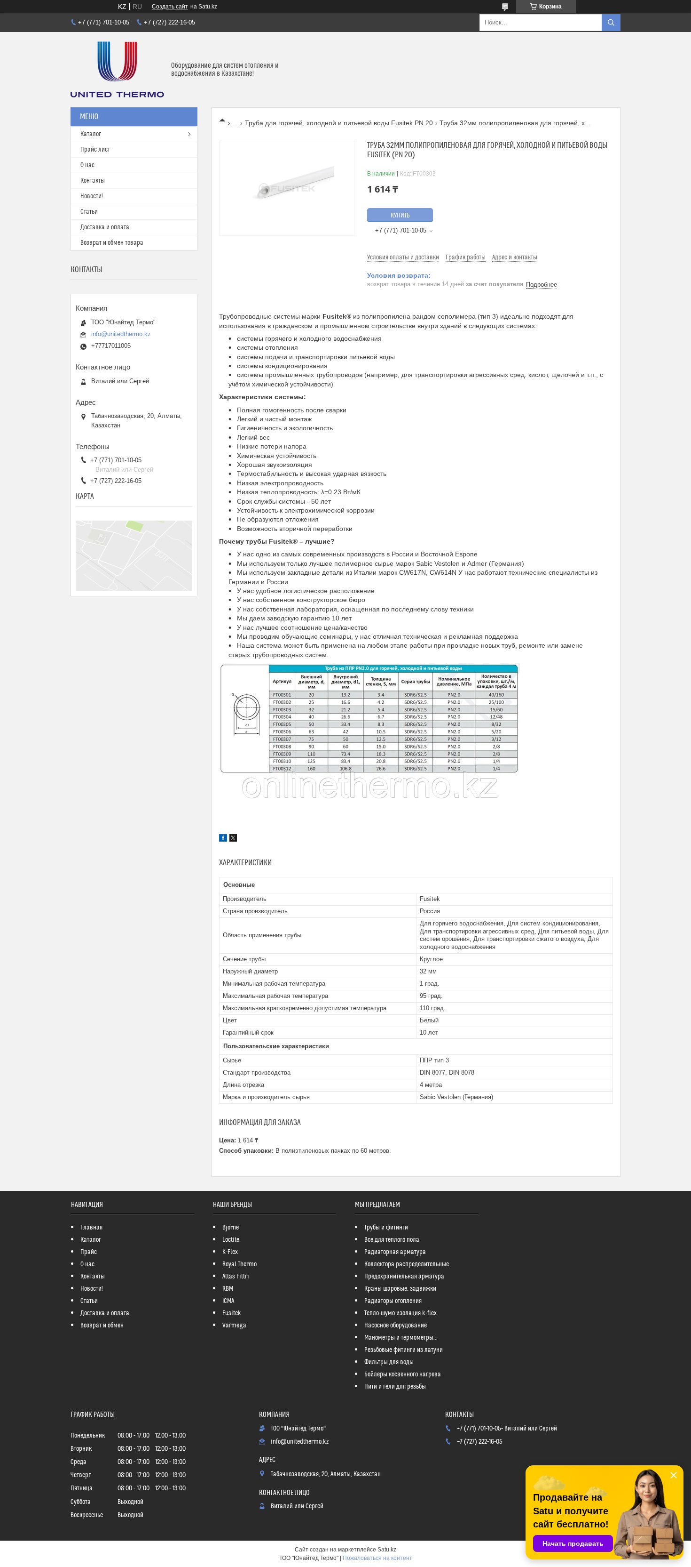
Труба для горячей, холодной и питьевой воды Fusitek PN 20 (339, 123)
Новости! (91, 196)
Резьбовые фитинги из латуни (403, 1350)
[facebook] (223, 839)
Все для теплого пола (391, 1240)
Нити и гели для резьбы (395, 1386)
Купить (400, 215)
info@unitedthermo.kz (121, 334)
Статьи (89, 212)
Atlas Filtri (235, 1276)
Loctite (230, 1240)
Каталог (90, 134)
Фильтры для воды (389, 1362)
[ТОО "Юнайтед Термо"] (117, 69)
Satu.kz (386, 1549)
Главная (91, 1227)
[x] (233, 839)
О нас (87, 165)
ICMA (228, 1301)
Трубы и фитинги (386, 1227)
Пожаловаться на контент (377, 1558)
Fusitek (231, 1313)
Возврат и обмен (102, 1325)
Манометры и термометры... (401, 1338)
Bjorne (230, 1227)
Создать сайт (170, 6)
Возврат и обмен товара (111, 243)
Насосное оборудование (395, 1325)
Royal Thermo (239, 1264)
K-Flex (230, 1252)
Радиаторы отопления (393, 1301)
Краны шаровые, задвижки (400, 1289)
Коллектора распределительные (406, 1264)
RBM (227, 1289)
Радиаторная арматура (395, 1252)
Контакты (92, 181)
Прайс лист (95, 149)
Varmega (234, 1325)
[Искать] (611, 22)
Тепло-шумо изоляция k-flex (400, 1313)
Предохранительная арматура (404, 1276)
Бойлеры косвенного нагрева (402, 1374)
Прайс (88, 1252)
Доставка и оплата (104, 227)
